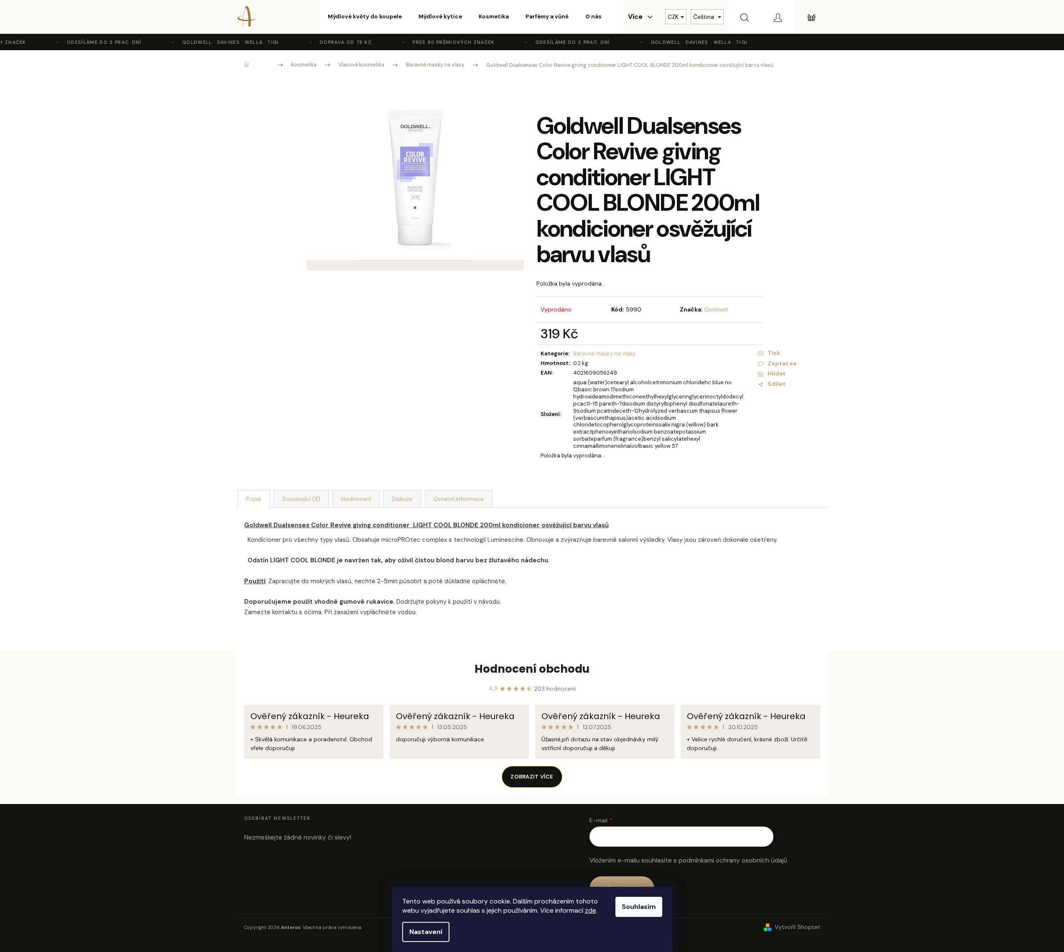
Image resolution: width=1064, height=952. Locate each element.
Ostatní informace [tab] (459, 499)
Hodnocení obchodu (532, 668)
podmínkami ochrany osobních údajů (733, 860)
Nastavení (425, 931)
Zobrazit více (531, 776)
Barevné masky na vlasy (604, 353)
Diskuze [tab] (402, 499)
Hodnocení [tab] (356, 499)
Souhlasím (639, 906)
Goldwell (716, 309)
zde (590, 910)
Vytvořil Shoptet (797, 927)
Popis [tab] (253, 499)
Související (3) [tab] (301, 499)
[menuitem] (364, 16)
